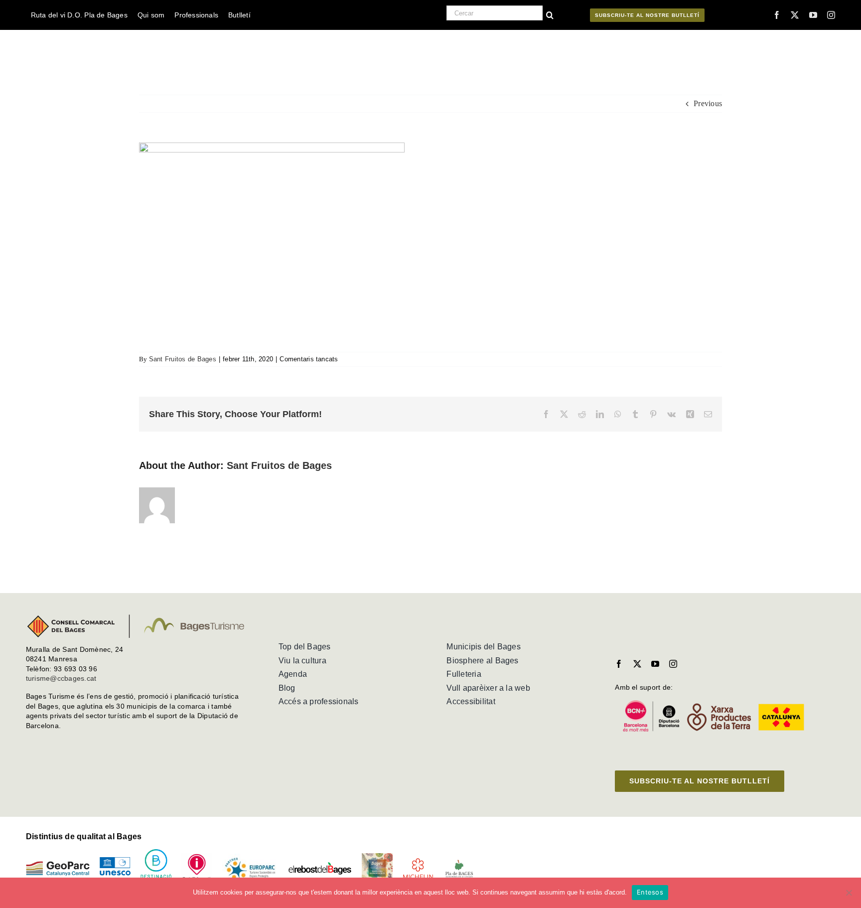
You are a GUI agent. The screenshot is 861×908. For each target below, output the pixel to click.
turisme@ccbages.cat (61, 678)
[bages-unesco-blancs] (89, 32)
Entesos (650, 892)
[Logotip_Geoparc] (58, 865)
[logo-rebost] (320, 865)
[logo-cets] (250, 857)
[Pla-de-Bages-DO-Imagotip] (458, 862)
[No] (849, 893)
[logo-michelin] (418, 861)
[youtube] (813, 15)
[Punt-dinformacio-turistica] (196, 857)
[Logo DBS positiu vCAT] (156, 853)
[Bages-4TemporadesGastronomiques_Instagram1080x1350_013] (377, 857)
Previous (708, 103)
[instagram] (831, 15)
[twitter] (795, 15)
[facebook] (777, 15)
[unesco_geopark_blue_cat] (115, 861)
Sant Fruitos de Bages (182, 359)
